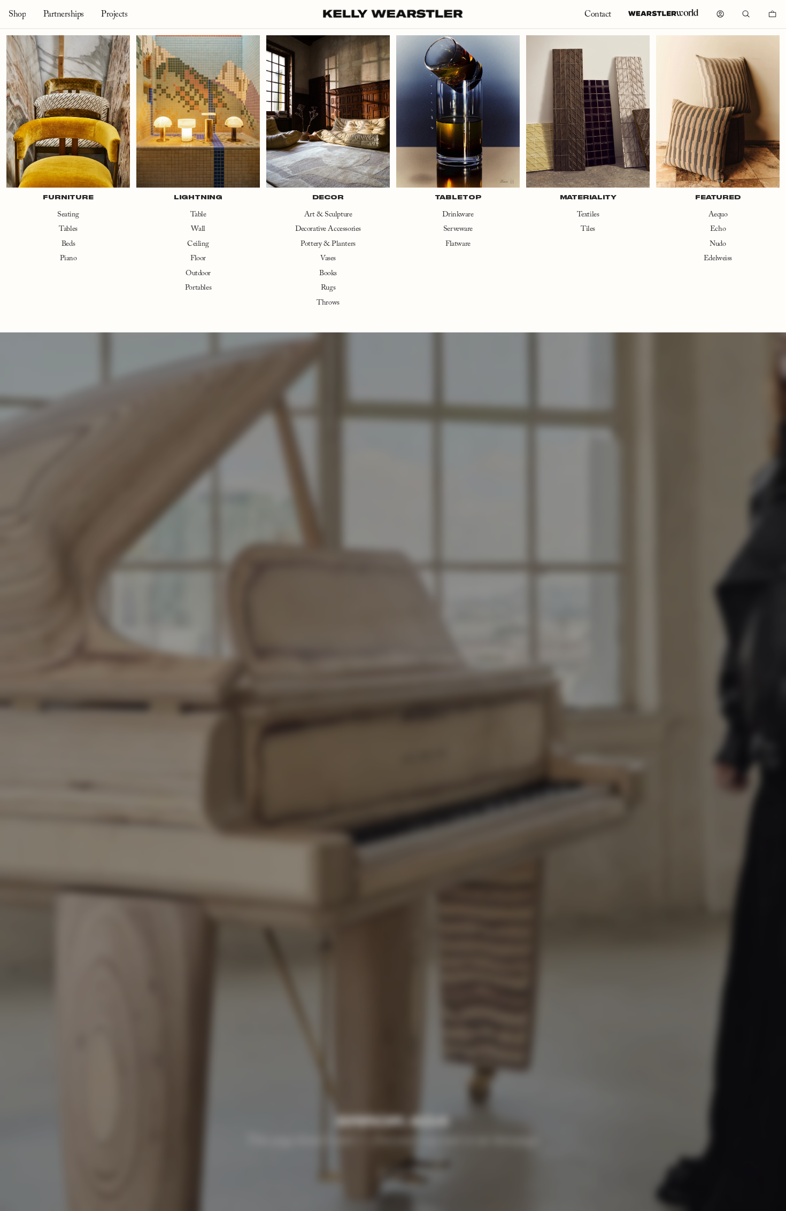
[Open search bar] (746, 14)
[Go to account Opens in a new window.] (720, 14)
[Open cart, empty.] (772, 14)
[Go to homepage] (393, 14)
